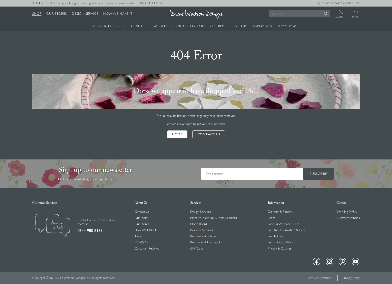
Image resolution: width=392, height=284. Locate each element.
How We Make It (118, 14)
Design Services (200, 212)
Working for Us (346, 212)
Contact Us (142, 212)
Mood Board (198, 224)
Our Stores (56, 14)
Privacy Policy (351, 278)
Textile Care (276, 236)
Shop (36, 14)
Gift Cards (197, 248)
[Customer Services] (52, 226)
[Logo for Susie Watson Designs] (196, 14)
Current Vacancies (348, 218)
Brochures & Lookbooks (206, 242)
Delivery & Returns (280, 212)
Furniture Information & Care (286, 230)
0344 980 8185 (90, 230)
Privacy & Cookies (279, 248)
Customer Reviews (147, 248)
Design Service (85, 14)
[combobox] (299, 13)
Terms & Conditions (281, 242)
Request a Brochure (203, 236)
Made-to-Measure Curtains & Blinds (213, 218)
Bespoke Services (201, 230)
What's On (142, 242)
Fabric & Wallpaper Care (283, 224)
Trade (138, 236)
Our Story (141, 218)
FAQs (271, 218)
